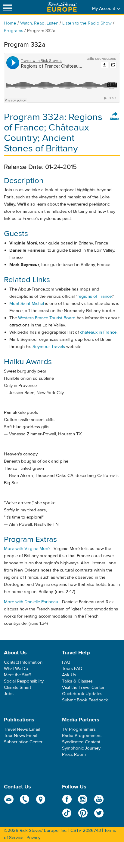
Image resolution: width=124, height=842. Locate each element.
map (41, 799)
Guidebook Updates (82, 694)
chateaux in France (98, 332)
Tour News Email (20, 735)
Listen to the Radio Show (87, 23)
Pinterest (83, 813)
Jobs (9, 694)
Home (10, 23)
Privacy (33, 838)
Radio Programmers (81, 735)
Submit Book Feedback (85, 700)
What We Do (16, 668)
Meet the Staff (17, 675)
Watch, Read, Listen (39, 23)
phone (25, 799)
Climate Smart (17, 687)
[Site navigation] (7, 7)
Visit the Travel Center (83, 687)
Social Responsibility (24, 681)
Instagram (83, 799)
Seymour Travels (49, 346)
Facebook (67, 799)
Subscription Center (23, 742)
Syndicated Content (81, 742)
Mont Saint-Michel (26, 303)
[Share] (114, 116)
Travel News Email (22, 729)
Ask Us (69, 675)
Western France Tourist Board (47, 318)
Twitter (99, 813)
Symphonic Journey (81, 748)
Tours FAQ (72, 668)
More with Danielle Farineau (31, 602)
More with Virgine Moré (27, 548)
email (9, 799)
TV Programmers (79, 729)
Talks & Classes (77, 681)
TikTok (67, 813)
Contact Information (23, 662)
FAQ (66, 662)
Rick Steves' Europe (62, 7)
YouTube (99, 799)
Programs (13, 31)
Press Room (74, 754)
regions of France (94, 296)
